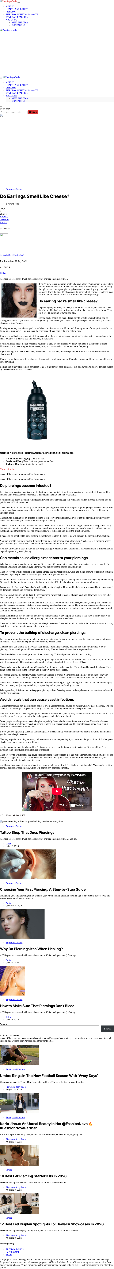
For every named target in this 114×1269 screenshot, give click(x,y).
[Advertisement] (57, 53)
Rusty (8, 903)
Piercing (11, 11)
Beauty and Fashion (15, 1069)
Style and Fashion (17, 17)
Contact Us (18, 25)
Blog (9, 1254)
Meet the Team (20, 22)
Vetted (10, 6)
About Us (11, 19)
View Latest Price (8, 469)
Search (33, 111)
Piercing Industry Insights (22, 14)
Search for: (5, 108)
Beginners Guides (14, 189)
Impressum (12, 1252)
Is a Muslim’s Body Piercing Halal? (12, 255)
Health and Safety (17, 9)
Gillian (3, 273)
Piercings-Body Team (16, 1087)
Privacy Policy (15, 1249)
